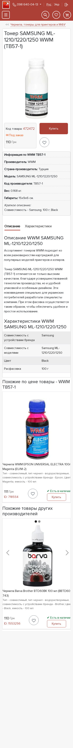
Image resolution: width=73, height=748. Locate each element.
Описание (12, 226)
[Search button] (45, 15)
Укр (53, 4)
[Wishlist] (56, 15)
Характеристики (38, 226)
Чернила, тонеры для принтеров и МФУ (38, 25)
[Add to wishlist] (44, 142)
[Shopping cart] (67, 15)
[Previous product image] (8, 552)
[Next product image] (67, 552)
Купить (53, 129)
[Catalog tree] (6, 15)
